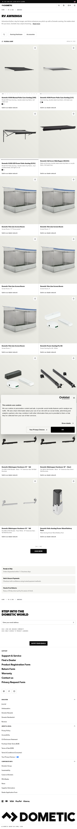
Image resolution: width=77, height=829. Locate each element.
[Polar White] (4, 104)
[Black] (2, 104)
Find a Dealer (9, 660)
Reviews (4, 722)
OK (63, 429)
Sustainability (6, 770)
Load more (39, 551)
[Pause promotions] (3, 1)
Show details (66, 423)
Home (3, 9)
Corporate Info (7, 761)
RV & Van (11, 9)
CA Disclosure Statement (10, 739)
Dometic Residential (14, 717)
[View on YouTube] (14, 691)
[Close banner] (74, 398)
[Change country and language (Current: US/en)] (74, 1)
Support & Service (11, 655)
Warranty (7, 673)
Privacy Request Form (13, 682)
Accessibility (6, 735)
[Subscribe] (73, 622)
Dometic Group (13, 766)
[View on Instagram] (4, 691)
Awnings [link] (19, 9)
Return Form (8, 669)
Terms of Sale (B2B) (8, 748)
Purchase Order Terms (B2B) (10, 744)
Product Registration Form (16, 664)
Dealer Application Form (16, 792)
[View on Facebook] (9, 691)
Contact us (7, 677)
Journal (4, 704)
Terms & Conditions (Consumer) (12, 753)
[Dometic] (7, 5)
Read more (36, 24)
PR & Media (12, 779)
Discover (5, 699)
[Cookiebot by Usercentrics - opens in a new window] (61, 397)
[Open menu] (74, 5)
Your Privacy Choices (37, 429)
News (10, 783)
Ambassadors (6, 708)
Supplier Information (8, 788)
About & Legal (6, 726)
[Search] (58, 5)
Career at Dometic (14, 775)
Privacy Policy (6, 730)
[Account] (63, 5)
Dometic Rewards (7, 713)
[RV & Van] (4, 34)
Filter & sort (8, 41)
